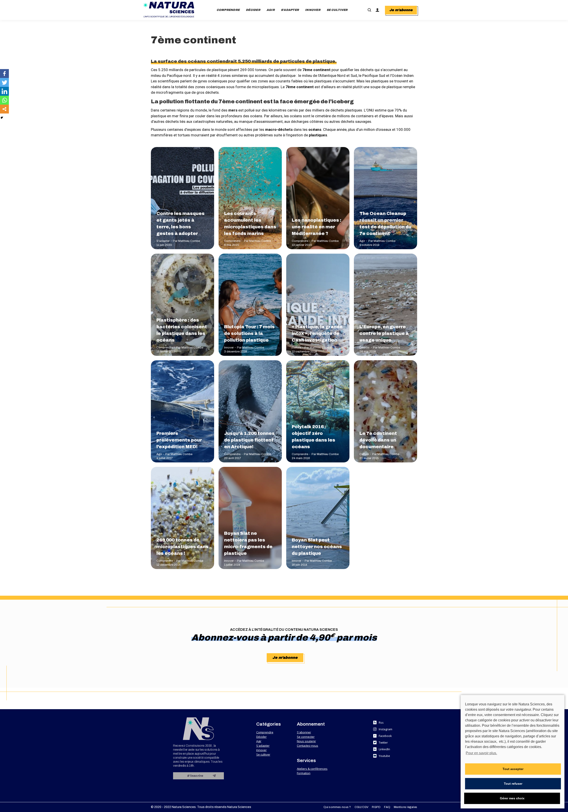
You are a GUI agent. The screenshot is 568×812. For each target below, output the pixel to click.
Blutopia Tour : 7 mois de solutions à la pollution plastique (249, 333)
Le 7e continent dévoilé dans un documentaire (378, 440)
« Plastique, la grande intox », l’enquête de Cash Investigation (317, 333)
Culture (296, 347)
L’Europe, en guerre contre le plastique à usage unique (384, 333)
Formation (303, 773)
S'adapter (163, 241)
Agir (362, 241)
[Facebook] (4, 73)
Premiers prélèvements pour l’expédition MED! (179, 440)
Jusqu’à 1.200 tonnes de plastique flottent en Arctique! (249, 440)
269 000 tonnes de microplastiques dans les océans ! (182, 546)
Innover (229, 347)
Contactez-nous (307, 746)
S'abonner (304, 732)
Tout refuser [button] (513, 783)
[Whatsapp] (4, 100)
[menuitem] (228, 10)
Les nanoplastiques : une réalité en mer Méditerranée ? (316, 227)
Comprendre (232, 241)
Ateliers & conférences (312, 769)
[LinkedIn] (4, 91)
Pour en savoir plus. (481, 753)
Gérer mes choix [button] (512, 798)
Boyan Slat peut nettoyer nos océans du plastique (317, 546)
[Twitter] (4, 82)
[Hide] (2, 117)
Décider (364, 347)
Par (186, 241)
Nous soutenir (306, 741)
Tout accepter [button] (513, 769)
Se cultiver (263, 754)
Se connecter (306, 737)
